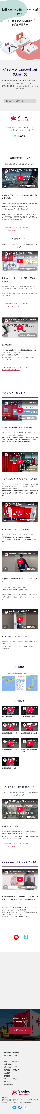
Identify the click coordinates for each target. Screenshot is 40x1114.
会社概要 (7, 1073)
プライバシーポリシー (11, 1079)
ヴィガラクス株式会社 (11, 1052)
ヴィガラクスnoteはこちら (11, 230)
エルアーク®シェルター (12, 1061)
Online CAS (8, 1064)
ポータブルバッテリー (11, 1067)
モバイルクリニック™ (11, 1055)
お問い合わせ (20, 1030)
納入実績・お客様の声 (11, 1070)
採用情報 (7, 1076)
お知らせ (7, 1081)
